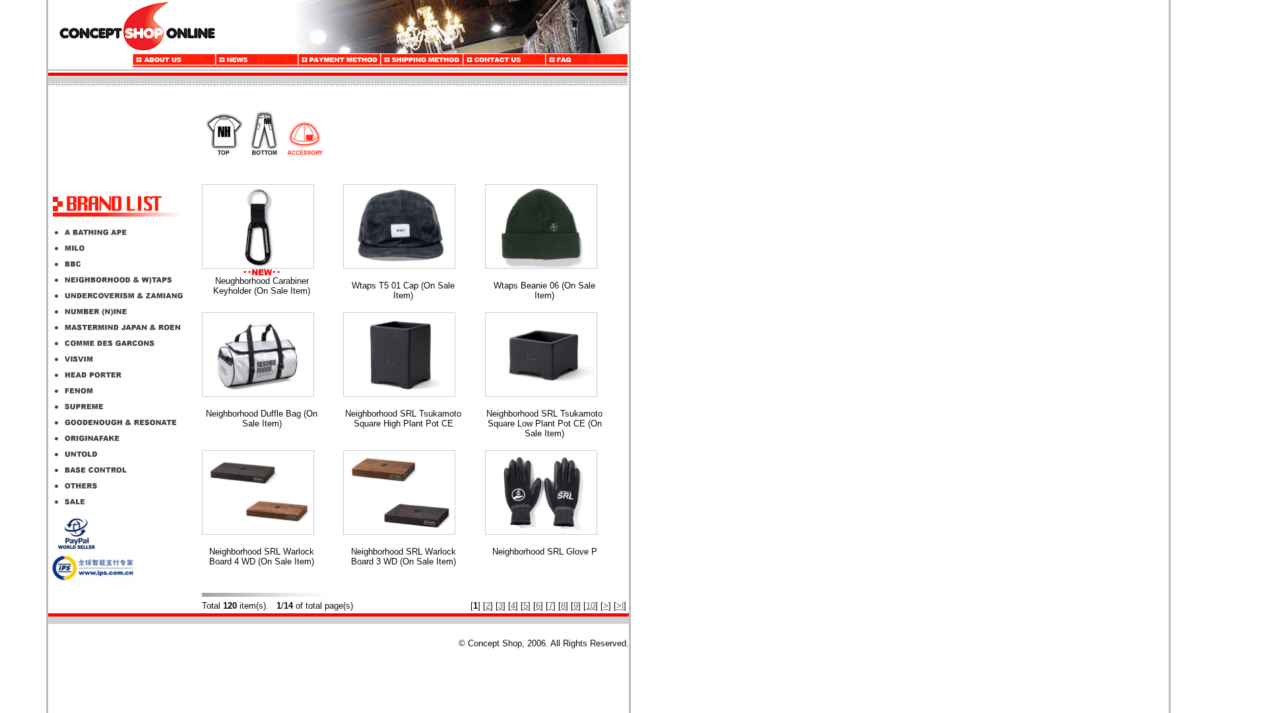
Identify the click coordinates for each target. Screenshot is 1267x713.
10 (590, 606)
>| (620, 606)
